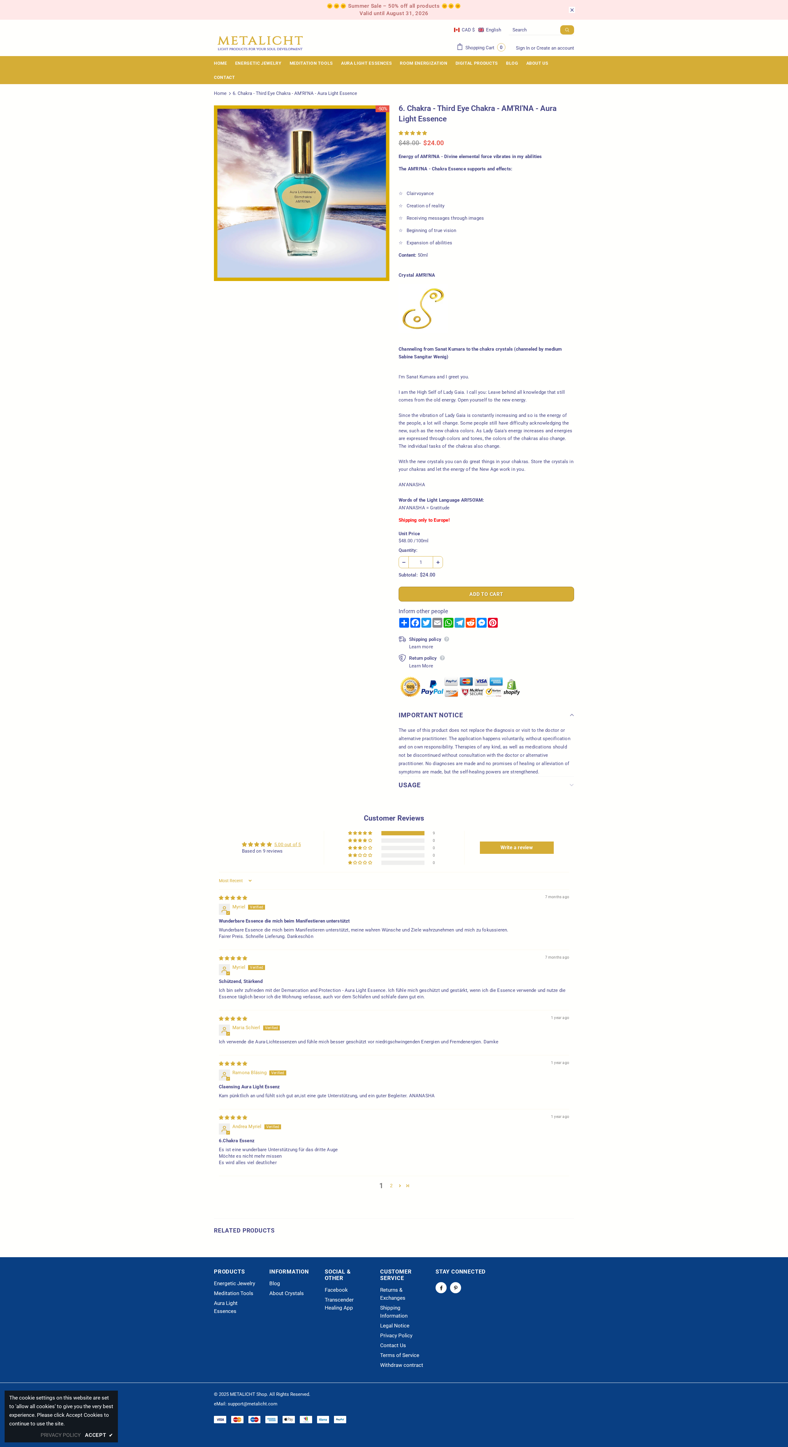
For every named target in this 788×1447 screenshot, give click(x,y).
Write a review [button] (517, 847)
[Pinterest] (455, 1287)
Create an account (555, 48)
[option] (301, 193)
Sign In (523, 48)
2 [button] (391, 1185)
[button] (477, 30)
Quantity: (408, 550)
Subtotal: (408, 575)
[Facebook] (441, 1287)
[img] (233, 898)
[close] (572, 10)
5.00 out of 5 (287, 844)
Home (220, 93)
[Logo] (260, 43)
